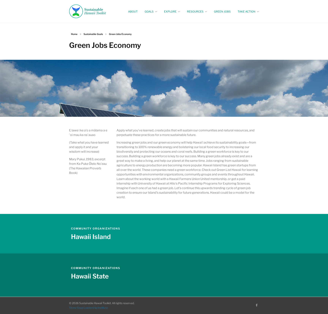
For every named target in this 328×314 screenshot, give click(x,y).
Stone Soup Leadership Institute (88, 307)
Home (74, 34)
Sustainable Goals (93, 34)
